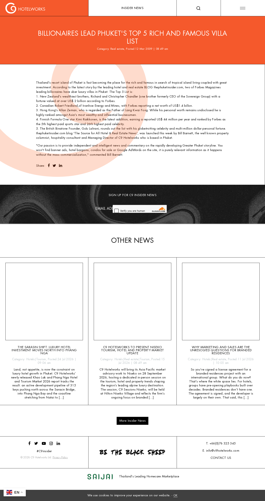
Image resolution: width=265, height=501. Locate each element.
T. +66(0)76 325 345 (221, 443)
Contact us (221, 457)
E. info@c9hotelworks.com (220, 450)
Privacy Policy (60, 457)
